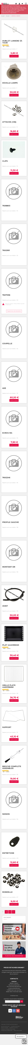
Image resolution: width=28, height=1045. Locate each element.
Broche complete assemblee (11, 767)
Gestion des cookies (18, 1030)
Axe (4, 388)
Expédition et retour (13, 1027)
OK (21, 1001)
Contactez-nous (14, 995)
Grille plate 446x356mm (9, 686)
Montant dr (8, 567)
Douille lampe (10, 83)
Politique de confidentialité (6, 1030)
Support (6, 727)
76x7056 (6, 295)
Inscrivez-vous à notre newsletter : (14, 999)
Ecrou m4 (7, 433)
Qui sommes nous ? (5, 1026)
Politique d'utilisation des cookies (8, 1029)
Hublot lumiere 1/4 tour (12, 42)
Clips (5, 161)
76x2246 (6, 478)
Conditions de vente (15, 1026)
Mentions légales (4, 1027)
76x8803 (6, 206)
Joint (5, 606)
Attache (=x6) (9, 122)
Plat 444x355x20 (10, 645)
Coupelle (7, 344)
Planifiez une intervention (14, 956)
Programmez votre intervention (14, 311)
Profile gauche (10, 522)
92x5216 (6, 814)
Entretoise (8, 853)
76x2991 (6, 250)
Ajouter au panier (14, 56)
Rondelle (7, 892)
